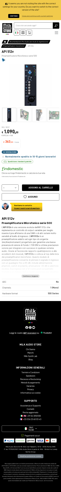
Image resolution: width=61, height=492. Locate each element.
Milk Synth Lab (30, 356)
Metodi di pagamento (30, 383)
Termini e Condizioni (30, 372)
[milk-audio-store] (7, 29)
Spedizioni (30, 376)
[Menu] (56, 33)
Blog (31, 359)
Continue (14, 16)
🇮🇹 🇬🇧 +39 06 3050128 (30, 416)
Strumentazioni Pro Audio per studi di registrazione (29, 42)
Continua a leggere (30, 276)
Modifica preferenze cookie (30, 456)
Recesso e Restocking (30, 379)
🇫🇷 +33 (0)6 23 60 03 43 (30, 419)
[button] (30, 429)
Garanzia (30, 386)
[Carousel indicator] (9, 114)
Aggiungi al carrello (41, 188)
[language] (17, 33)
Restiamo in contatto (26, 207)
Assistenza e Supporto (30, 406)
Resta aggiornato (30, 412)
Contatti (30, 409)
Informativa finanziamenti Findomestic (14, 176)
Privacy (30, 389)
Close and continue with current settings (37, 16)
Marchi (31, 353)
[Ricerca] (56, 25)
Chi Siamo (30, 349)
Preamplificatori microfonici (13, 46)
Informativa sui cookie (30, 393)
